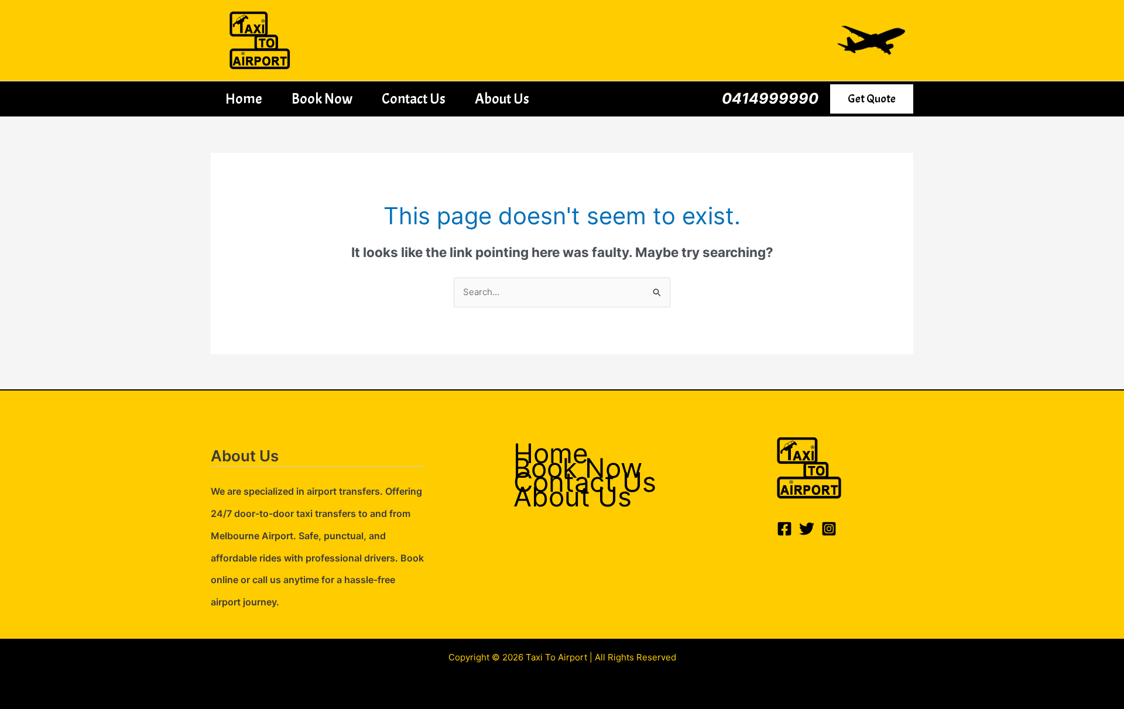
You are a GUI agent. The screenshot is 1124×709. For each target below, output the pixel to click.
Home (243, 99)
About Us (502, 99)
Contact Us (414, 99)
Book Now (322, 99)
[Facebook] (784, 528)
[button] (871, 99)
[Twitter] (806, 528)
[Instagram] (829, 528)
